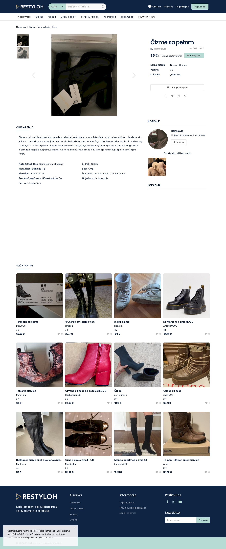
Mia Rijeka (70, 464)
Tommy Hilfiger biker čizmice (181, 460)
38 (66, 468)
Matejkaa (21, 395)
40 (17, 468)
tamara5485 (121, 464)
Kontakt (73, 514)
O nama (73, 519)
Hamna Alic (160, 48)
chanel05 (168, 395)
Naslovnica (21, 27)
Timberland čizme (27, 321)
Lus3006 (21, 325)
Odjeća (39, 16)
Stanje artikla (157, 65)
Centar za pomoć (128, 513)
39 (17, 329)
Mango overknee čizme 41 (130, 460)
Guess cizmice (172, 390)
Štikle (118, 390)
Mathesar (21, 464)
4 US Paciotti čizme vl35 (80, 321)
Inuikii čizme (121, 321)
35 (66, 329)
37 (17, 399)
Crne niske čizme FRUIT (80, 460)
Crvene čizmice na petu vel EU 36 (85, 390)
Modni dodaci (68, 16)
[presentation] (34, 75)
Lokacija (154, 74)
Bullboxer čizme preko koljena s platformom (39, 460)
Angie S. (167, 464)
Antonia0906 (170, 325)
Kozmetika (110, 16)
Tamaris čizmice (26, 390)
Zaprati (180, 142)
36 (66, 399)
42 (115, 329)
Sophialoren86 (73, 395)
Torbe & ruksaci (90, 16)
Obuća (52, 16)
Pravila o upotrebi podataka (133, 507)
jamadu (69, 325)
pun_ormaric (120, 395)
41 (164, 329)
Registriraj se (182, 6)
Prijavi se (168, 6)
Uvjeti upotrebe (127, 502)
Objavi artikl (200, 6)
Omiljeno (156, 6)
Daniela (118, 325)
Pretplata (203, 520)
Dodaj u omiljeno (179, 87)
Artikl (54, 6)
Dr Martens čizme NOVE (178, 321)
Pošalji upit (195, 55)
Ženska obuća (43, 27)
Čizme (55, 27)
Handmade (126, 16)
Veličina (154, 69)
